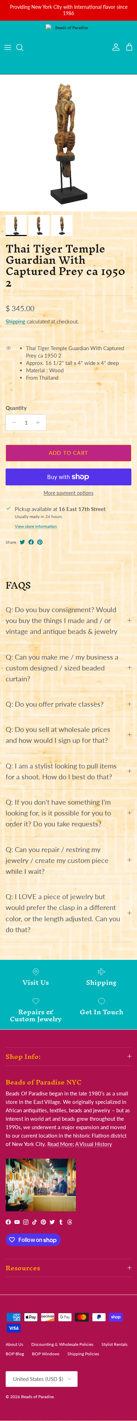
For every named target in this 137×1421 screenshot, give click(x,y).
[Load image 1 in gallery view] (68, 142)
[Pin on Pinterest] (40, 542)
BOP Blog (15, 1353)
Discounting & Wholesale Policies (62, 1344)
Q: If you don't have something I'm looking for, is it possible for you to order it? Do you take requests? (58, 813)
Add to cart (68, 453)
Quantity (16, 408)
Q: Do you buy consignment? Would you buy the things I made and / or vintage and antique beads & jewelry (61, 620)
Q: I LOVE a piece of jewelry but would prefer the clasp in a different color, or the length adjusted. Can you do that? (63, 913)
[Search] (23, 47)
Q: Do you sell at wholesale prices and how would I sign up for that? (58, 734)
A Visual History (93, 1144)
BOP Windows (45, 1353)
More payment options (68, 493)
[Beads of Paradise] (68, 47)
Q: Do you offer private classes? (55, 704)
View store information (36, 526)
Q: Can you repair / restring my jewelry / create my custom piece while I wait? (57, 860)
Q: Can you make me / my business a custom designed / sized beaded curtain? (62, 668)
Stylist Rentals (115, 1344)
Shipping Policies (83, 1353)
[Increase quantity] (40, 422)
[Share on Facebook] (31, 542)
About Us (14, 1344)
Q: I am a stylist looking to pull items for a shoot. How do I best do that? (61, 771)
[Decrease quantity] (12, 422)
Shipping (15, 321)
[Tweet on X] (22, 542)
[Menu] (7, 47)
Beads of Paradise (37, 1396)
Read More (60, 1144)
